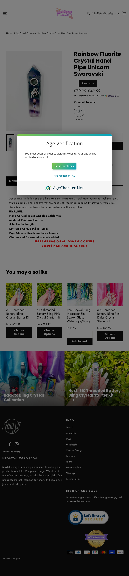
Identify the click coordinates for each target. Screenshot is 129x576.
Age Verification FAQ (64, 175)
